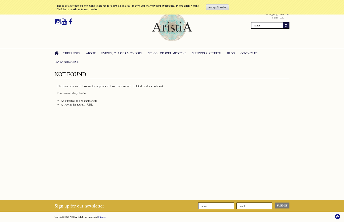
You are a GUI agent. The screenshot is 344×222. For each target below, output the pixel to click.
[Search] (286, 25)
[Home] (57, 53)
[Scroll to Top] (338, 217)
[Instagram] (58, 21)
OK (217, 7)
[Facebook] (70, 21)
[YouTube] (64, 21)
